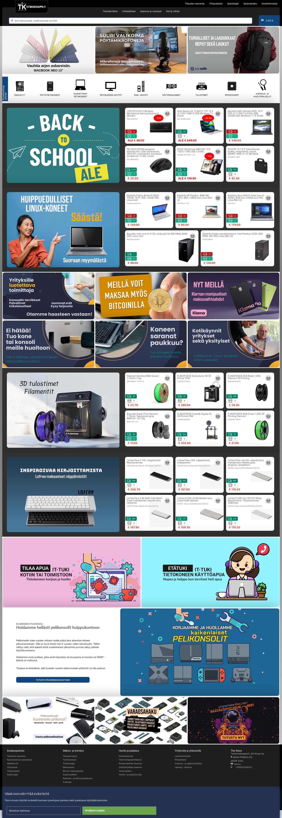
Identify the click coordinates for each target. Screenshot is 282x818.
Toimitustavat (69, 759)
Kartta (236, 764)
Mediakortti (12, 763)
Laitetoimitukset (183, 756)
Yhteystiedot (13, 771)
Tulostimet (202, 95)
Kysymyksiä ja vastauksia (19, 759)
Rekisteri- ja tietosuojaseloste (77, 778)
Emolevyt (19, 95)
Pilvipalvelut (180, 759)
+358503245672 (242, 767)
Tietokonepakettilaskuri (130, 759)
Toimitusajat (69, 763)
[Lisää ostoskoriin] (167, 114)
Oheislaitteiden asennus (130, 767)
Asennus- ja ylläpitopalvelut (188, 763)
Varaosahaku (125, 771)
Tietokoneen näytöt (111, 95)
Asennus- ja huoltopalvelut (262, 95)
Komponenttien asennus (130, 763)
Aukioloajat (12, 774)
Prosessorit (232, 95)
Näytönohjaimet (171, 95)
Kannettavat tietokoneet (80, 95)
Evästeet (67, 782)
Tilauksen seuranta (16, 756)
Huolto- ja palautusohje (130, 774)
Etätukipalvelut (126, 756)
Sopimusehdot (70, 774)
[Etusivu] (32, 6)
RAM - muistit (141, 95)
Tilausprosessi (70, 756)
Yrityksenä (12, 767)
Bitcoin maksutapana (73, 771)
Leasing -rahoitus (183, 767)
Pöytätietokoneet (50, 95)
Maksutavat (68, 767)
